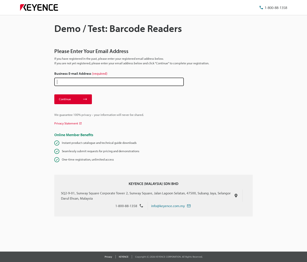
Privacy (108, 256)
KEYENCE (123, 256)
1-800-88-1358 (276, 7)
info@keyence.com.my (168, 206)
